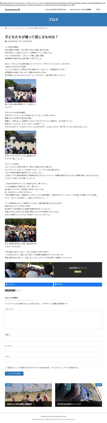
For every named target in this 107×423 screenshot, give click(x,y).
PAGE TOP (102, 408)
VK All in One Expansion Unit (67, 419)
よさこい (18, 290)
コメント (9, 309)
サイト (7, 357)
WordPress (42, 419)
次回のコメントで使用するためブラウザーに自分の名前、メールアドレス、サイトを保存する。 (43, 368)
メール (8, 346)
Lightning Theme (53, 419)
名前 (7, 335)
